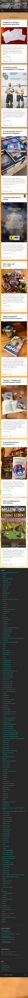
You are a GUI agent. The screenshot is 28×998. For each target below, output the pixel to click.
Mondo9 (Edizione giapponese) (9, 761)
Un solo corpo (6, 860)
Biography (4, 897)
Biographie (4, 891)
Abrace (4, 574)
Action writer (5, 589)
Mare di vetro (6, 744)
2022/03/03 (6, 374)
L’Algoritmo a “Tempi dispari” (8, 913)
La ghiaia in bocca (7, 722)
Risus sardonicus (6, 789)
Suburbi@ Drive (6, 833)
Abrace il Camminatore (8, 578)
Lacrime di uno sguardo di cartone (10, 732)
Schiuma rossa (6, 804)
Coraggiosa (5, 621)
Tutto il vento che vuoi (7, 854)
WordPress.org (5, 969)
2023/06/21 (6, 170)
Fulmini (4, 644)
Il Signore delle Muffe (7, 683)
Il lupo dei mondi (6, 679)
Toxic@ (4, 848)
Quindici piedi (6, 787)
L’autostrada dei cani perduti (9, 703)
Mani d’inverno (6, 742)
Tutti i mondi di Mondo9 (8, 850)
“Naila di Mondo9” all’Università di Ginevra (12, 317)
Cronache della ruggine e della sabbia (11, 627)
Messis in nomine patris (8, 752)
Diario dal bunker (6, 634)
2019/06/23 (6, 494)
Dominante (5, 640)
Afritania (5, 591)
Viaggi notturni (6, 870)
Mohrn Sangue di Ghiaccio (8, 756)
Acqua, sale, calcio (7, 582)
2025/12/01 (6, 101)
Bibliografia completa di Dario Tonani (10, 572)
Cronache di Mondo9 (7, 630)
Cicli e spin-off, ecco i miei (9, 265)
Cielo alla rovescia (7, 619)
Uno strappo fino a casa (8, 862)
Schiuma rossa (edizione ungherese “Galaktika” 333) (14, 811)
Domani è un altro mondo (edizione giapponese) (13, 638)
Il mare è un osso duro (8, 681)
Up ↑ (26, 974)
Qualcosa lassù (6, 781)
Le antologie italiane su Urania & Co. (11, 443)
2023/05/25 (6, 257)
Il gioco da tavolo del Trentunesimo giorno (7, 931)
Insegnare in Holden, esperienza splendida (11, 23)
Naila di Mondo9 (6, 765)
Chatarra (5, 613)
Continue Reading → (7, 97)
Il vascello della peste (7, 687)
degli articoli (5, 965)
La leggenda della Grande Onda (9, 724)
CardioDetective (6, 611)
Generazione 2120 (7, 652)
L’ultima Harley (6, 707)
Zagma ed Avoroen (7, 883)
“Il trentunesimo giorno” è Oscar (12, 198)
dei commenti (6, 967)
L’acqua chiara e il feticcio (8, 699)
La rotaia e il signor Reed (8, 728)
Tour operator (6, 846)
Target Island (6, 838)
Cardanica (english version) (9, 609)
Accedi (3, 963)
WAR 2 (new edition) (7, 881)
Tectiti (4, 844)
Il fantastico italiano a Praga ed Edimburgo (7, 942)
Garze (4, 646)
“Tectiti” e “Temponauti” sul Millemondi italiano (12, 381)
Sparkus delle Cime (7, 829)
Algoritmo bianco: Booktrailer (9, 917)
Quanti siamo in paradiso (8, 783)
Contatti (3, 903)
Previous (2, 44)
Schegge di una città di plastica (9, 801)
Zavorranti (5, 885)
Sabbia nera (5, 793)
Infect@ (4, 693)
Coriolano (5, 625)
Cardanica (5, 603)
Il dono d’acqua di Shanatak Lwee (10, 670)
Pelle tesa (5, 775)
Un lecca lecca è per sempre (9, 858)
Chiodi (4, 615)
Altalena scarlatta (6, 593)
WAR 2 (4, 879)
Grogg (4, 656)
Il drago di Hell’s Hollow (8, 672)
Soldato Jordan (6, 823)
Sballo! (4, 799)
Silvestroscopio (6, 813)
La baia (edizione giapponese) (9, 718)
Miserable (5, 754)
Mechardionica (6, 748)
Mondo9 (5, 758)
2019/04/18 (6, 562)
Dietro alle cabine (6, 636)
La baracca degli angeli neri (9, 720)
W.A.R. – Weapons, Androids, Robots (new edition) (14, 874)
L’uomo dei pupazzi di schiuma (9, 711)
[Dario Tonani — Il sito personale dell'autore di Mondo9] (9, 6)
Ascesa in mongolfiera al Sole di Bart (11, 599)
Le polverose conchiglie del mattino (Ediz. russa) (13, 738)
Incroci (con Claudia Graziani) (9, 689)
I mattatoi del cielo (7, 660)
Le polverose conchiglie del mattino (10, 734)
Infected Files (6, 695)
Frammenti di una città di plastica (10, 642)
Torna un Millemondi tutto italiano (11, 502)
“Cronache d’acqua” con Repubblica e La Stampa (13, 68)
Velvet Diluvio (6, 868)
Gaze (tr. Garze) (6, 650)
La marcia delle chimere (8, 726)
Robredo (5, 791)
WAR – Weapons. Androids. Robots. (10, 876)
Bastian (4, 601)
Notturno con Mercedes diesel (9, 771)
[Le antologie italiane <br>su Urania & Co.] (14, 463)
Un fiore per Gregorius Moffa (9, 856)
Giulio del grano (6, 654)
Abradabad (5, 580)
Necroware (5, 769)
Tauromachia (6, 840)
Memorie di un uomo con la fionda (10, 750)
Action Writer (6, 587)
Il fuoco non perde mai (8, 674)
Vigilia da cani (6, 872)
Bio (2, 889)
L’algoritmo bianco (7, 701)
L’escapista (5, 705)
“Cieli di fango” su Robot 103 (8, 939)
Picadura (5, 779)
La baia (4, 715)
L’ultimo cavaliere (6, 709)
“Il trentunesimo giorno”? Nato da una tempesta (12, 132)
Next (25, 44)
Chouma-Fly (5, 617)
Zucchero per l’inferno (8, 887)
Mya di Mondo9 (6, 763)
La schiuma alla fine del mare (9, 730)
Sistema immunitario (7, 817)
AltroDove (5, 595)
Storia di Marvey (6, 831)
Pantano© (5, 773)
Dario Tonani (9, 974)
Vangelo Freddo (6, 866)
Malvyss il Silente (6, 740)
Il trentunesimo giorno (7, 685)
